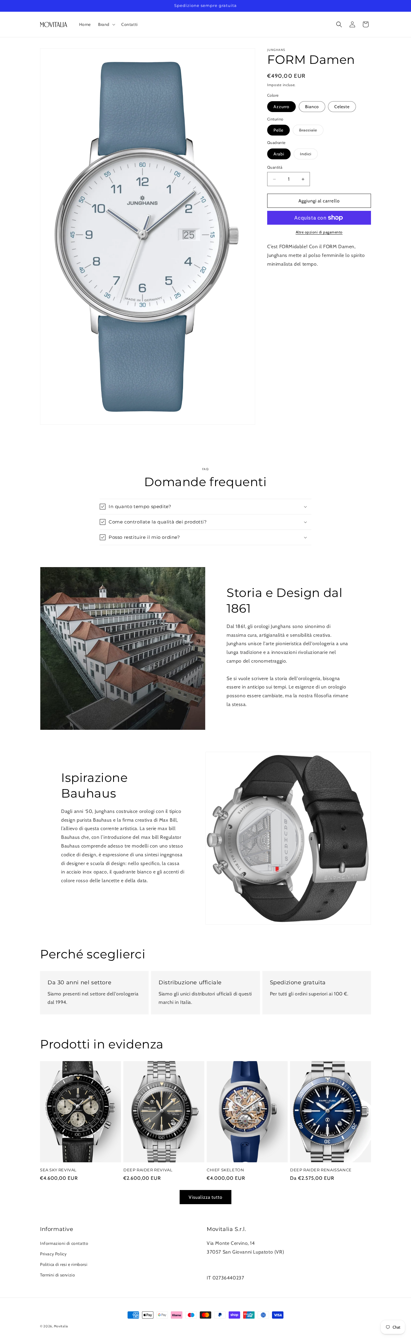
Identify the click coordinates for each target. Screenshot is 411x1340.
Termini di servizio (57, 1275)
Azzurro (281, 106)
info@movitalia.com (228, 1269)
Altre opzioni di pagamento (319, 232)
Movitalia (61, 1326)
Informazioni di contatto (64, 1243)
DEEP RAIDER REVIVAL (147, 1169)
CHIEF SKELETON (225, 1169)
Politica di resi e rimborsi (63, 1264)
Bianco (312, 106)
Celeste (342, 106)
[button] (106, 24)
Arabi (278, 154)
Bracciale (311, 131)
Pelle (278, 130)
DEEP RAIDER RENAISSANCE (321, 1169)
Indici (309, 155)
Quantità (274, 167)
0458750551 (221, 1260)
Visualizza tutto (205, 1197)
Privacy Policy (53, 1254)
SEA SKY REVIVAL (58, 1169)
